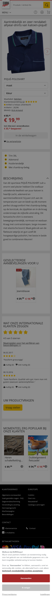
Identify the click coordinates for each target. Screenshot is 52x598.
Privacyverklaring (9, 594)
